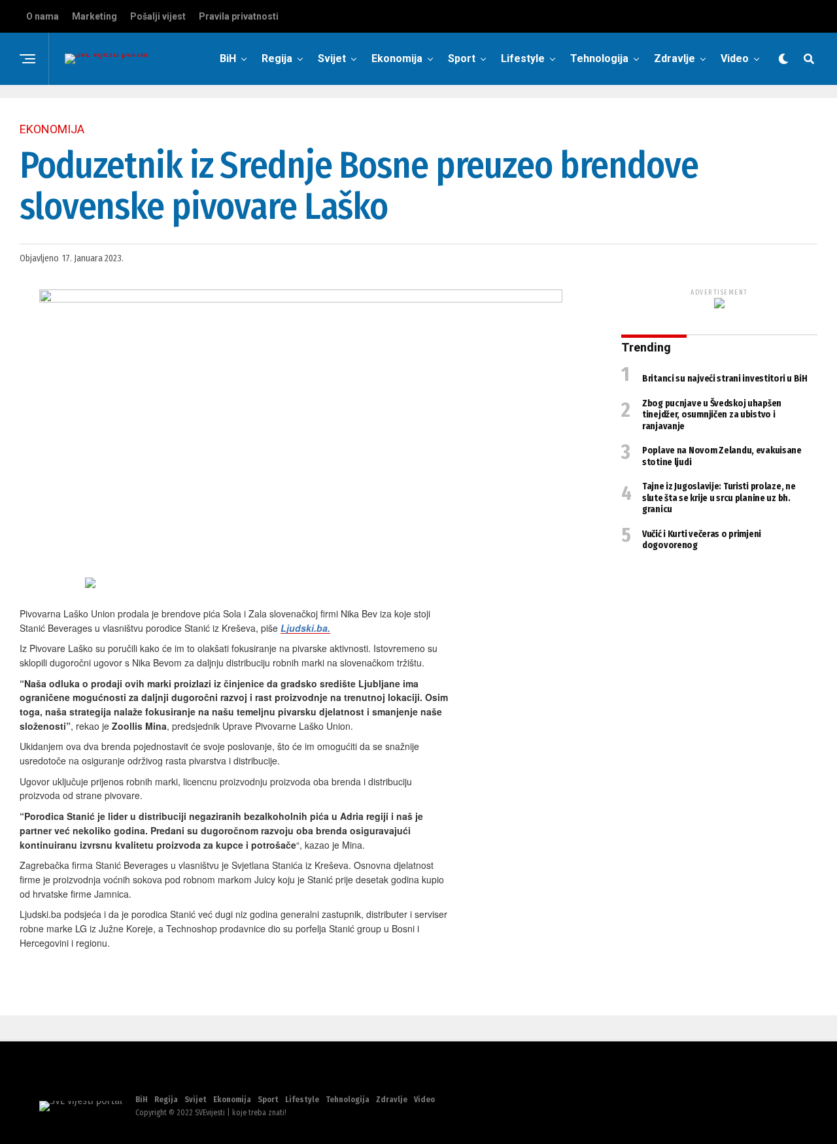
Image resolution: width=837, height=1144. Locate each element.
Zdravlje (674, 58)
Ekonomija (396, 58)
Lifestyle (523, 58)
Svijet (332, 58)
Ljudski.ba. (305, 627)
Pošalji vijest (158, 16)
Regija (277, 58)
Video (735, 58)
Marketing (94, 16)
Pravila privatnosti (239, 16)
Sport (461, 58)
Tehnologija (599, 58)
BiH (228, 58)
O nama (42, 16)
